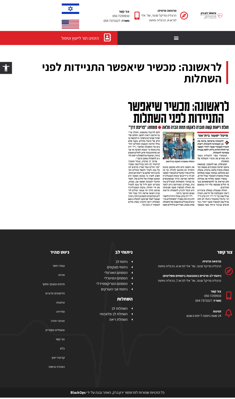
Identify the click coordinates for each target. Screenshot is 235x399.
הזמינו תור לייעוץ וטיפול (80, 38)
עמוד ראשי (59, 266)
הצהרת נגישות (57, 367)
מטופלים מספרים (55, 330)
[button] (6, 68)
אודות (61, 275)
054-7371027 (112, 21)
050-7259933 (120, 16)
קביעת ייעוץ (58, 358)
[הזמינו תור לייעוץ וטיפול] (108, 37)
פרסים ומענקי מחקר (53, 284)
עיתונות (60, 302)
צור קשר (60, 339)
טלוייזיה (60, 312)
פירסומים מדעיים (55, 293)
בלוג (62, 348)
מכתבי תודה (58, 321)
